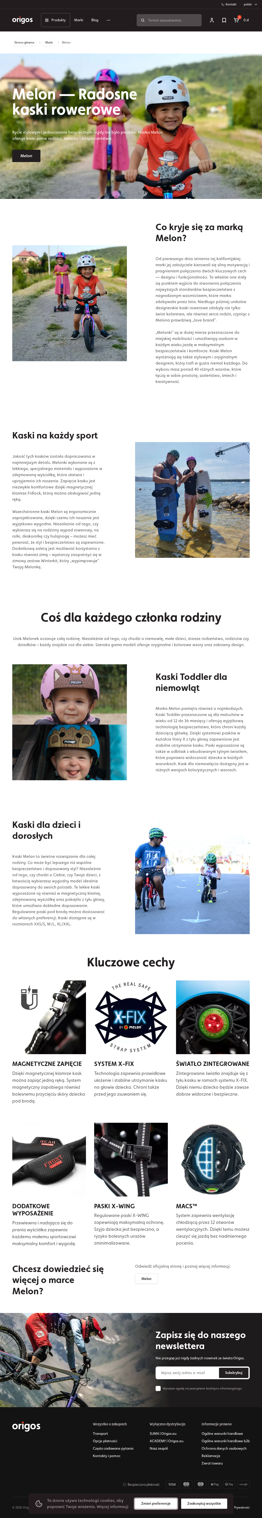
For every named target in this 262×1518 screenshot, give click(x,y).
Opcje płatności (105, 1441)
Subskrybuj (233, 1373)
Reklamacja (211, 1456)
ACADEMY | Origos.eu (166, 1441)
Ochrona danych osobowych (224, 1448)
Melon (26, 155)
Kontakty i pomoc (107, 1456)
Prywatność (242, 1507)
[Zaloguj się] (212, 20)
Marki (78, 20)
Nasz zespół (159, 1448)
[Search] (143, 20)
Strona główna (24, 42)
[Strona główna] (26, 1426)
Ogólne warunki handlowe (222, 1433)
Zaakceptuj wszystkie (204, 1503)
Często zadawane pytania (113, 1448)
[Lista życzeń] (224, 20)
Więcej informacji (112, 1506)
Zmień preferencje (156, 1503)
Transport (100, 1433)
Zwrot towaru (212, 1463)
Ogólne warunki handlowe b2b (226, 1441)
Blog (94, 20)
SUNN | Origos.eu (163, 1433)
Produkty (58, 20)
